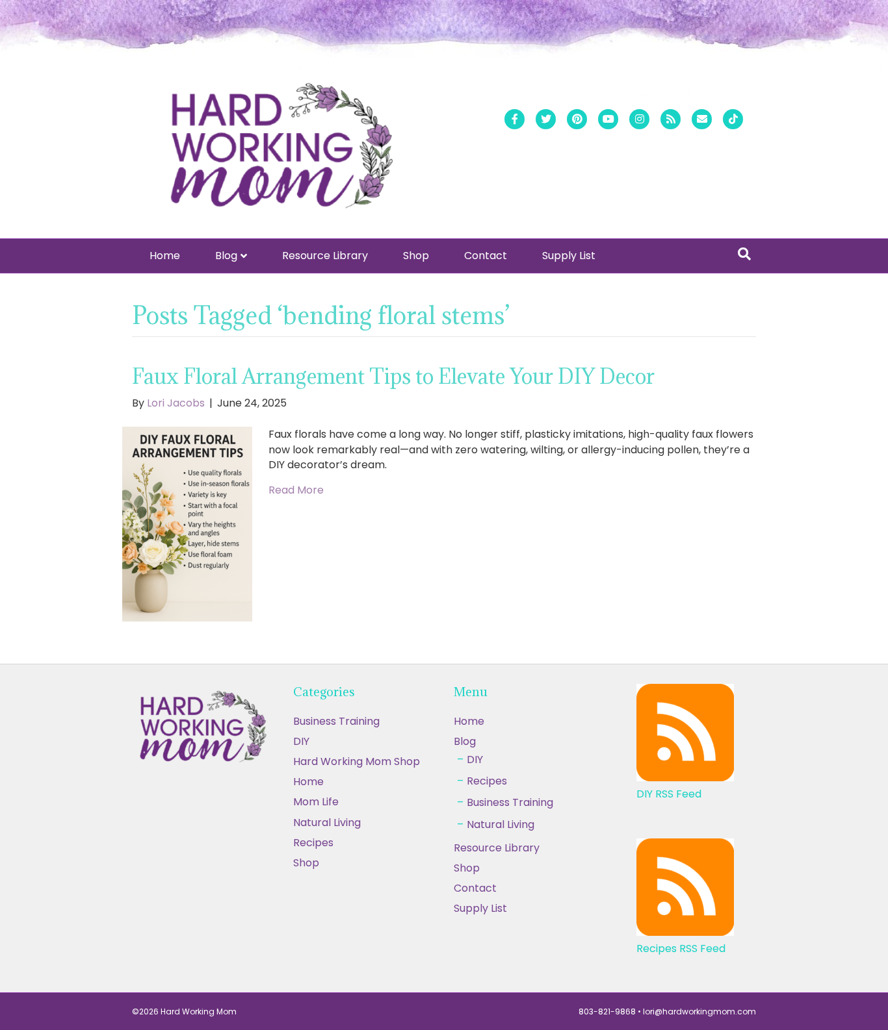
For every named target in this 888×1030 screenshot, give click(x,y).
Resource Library (325, 255)
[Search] (744, 254)
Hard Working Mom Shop (356, 761)
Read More (296, 490)
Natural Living (327, 822)
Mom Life (316, 801)
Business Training (336, 721)
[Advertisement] (444, 934)
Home (165, 255)
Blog (226, 255)
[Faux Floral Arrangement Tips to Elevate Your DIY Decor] (187, 523)
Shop (416, 255)
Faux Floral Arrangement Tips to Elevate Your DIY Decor (393, 376)
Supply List (568, 255)
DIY (301, 741)
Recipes (487, 780)
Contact (485, 255)
